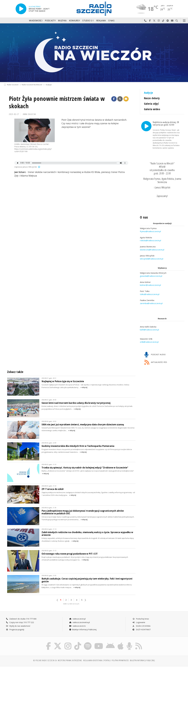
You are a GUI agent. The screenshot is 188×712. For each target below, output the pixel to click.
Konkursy (74, 20)
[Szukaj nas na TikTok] (77, 642)
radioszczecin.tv (79, 626)
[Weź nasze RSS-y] (138, 642)
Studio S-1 (88, 20)
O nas (111, 20)
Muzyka (62, 20)
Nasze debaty (152, 98)
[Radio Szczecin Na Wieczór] (94, 52)
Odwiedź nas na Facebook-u (150, 21)
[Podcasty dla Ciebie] (129, 642)
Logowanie (140, 622)
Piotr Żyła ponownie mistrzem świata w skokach (57, 102)
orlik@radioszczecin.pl (149, 342)
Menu (184, 21)
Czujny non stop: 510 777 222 (21, 622)
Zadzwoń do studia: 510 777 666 (22, 619)
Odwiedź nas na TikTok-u (163, 21)
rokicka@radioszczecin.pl (150, 240)
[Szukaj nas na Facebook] (48, 642)
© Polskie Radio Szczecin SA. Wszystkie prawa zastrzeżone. (57, 660)
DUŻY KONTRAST (143, 629)
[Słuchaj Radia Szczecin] (21, 8)
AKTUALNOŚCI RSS (158, 362)
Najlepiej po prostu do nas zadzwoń (145, 21)
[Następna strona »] (85, 600)
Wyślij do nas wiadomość (172, 21)
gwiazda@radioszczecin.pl (151, 276)
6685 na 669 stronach (71, 604)
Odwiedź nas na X (154, 21)
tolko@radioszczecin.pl (149, 294)
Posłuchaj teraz (142, 619)
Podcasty (50, 20)
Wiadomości (35, 20)
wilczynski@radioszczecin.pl (151, 258)
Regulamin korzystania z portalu (97, 660)
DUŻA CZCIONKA (142, 626)
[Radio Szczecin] (94, 8)
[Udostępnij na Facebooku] (114, 99)
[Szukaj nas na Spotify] (87, 642)
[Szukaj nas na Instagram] (68, 642)
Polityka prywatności (120, 660)
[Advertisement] (26, 688)
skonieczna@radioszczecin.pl (152, 249)
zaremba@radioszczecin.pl (151, 303)
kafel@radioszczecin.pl (149, 329)
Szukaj (176, 21)
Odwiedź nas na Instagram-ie (159, 21)
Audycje (49, 85)
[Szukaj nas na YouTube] (99, 642)
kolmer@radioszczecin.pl (150, 285)
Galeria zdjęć (151, 103)
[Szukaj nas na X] (57, 642)
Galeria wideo (152, 109)
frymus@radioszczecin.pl (150, 231)
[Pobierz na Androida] (110, 642)
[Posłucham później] (39, 167)
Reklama (101, 20)
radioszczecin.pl (79, 619)
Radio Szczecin (13, 85)
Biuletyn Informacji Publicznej (84, 629)
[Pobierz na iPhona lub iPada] (120, 642)
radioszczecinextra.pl (81, 622)
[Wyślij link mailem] (126, 99)
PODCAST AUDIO (158, 354)
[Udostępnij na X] (120, 99)
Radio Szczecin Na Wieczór (32, 85)
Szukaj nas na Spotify (167, 21)
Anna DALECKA (29, 114)
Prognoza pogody (16, 629)
